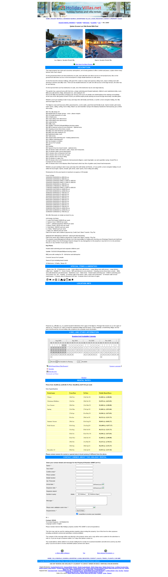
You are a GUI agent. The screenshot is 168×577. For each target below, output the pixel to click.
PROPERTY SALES (116, 18)
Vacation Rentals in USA (57, 567)
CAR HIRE (118, 558)
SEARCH (65, 558)
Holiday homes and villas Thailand (95, 568)
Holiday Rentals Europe (76, 569)
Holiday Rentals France (108, 567)
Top (84, 553)
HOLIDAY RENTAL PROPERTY (67, 22)
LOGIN (93, 18)
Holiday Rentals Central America (47, 568)
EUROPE (79, 22)
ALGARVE (94, 22)
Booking (84, 377)
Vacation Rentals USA (99, 569)
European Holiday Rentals (70, 567)
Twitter (104, 573)
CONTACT (106, 18)
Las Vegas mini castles (87, 569)
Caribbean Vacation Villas (121, 567)
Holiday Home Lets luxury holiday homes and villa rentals (82, 573)
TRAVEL (104, 558)
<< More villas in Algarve (62, 553)
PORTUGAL (86, 22)
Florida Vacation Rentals (84, 567)
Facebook (99, 573)
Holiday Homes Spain (96, 567)
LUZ (99, 22)
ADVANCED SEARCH (69, 18)
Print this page (53, 371)
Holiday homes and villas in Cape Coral (114, 568)
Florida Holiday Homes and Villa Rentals (94, 570)
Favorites (51, 369)
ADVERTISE (72, 558)
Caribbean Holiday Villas (111, 570)
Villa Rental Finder (52, 570)
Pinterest (109, 573)
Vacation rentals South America (64, 568)
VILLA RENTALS (57, 558)
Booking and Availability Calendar (84, 336)
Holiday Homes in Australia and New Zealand (91, 572)
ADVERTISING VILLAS (83, 18)
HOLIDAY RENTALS (56, 18)
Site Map (121, 570)
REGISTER (99, 18)
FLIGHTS (111, 558)
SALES (99, 558)
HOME (48, 18)
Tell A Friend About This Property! (58, 366)
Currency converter (115, 366)
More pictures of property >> (105, 553)
